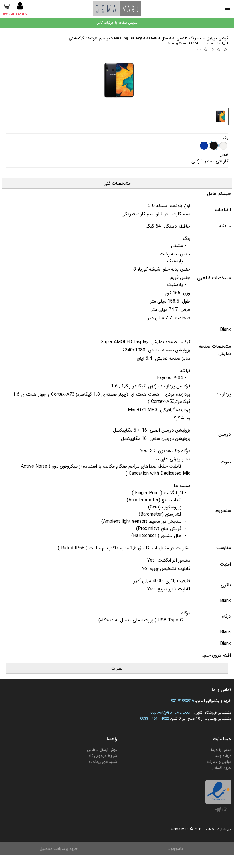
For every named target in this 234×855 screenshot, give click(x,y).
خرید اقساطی (221, 768)
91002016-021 (182, 701)
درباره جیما (223, 756)
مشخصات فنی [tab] (117, 183)
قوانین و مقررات (219, 762)
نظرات (117, 668)
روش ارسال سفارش (102, 750)
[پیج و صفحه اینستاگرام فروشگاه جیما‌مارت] (224, 813)
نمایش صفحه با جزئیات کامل (117, 22)
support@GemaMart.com (171, 713)
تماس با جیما (221, 750)
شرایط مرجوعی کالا (102, 756)
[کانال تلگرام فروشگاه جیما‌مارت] (218, 811)
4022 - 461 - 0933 (154, 719)
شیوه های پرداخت (103, 762)
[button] (20, 6)
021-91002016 (15, 14)
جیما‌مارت (224, 829)
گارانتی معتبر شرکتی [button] (209, 161)
